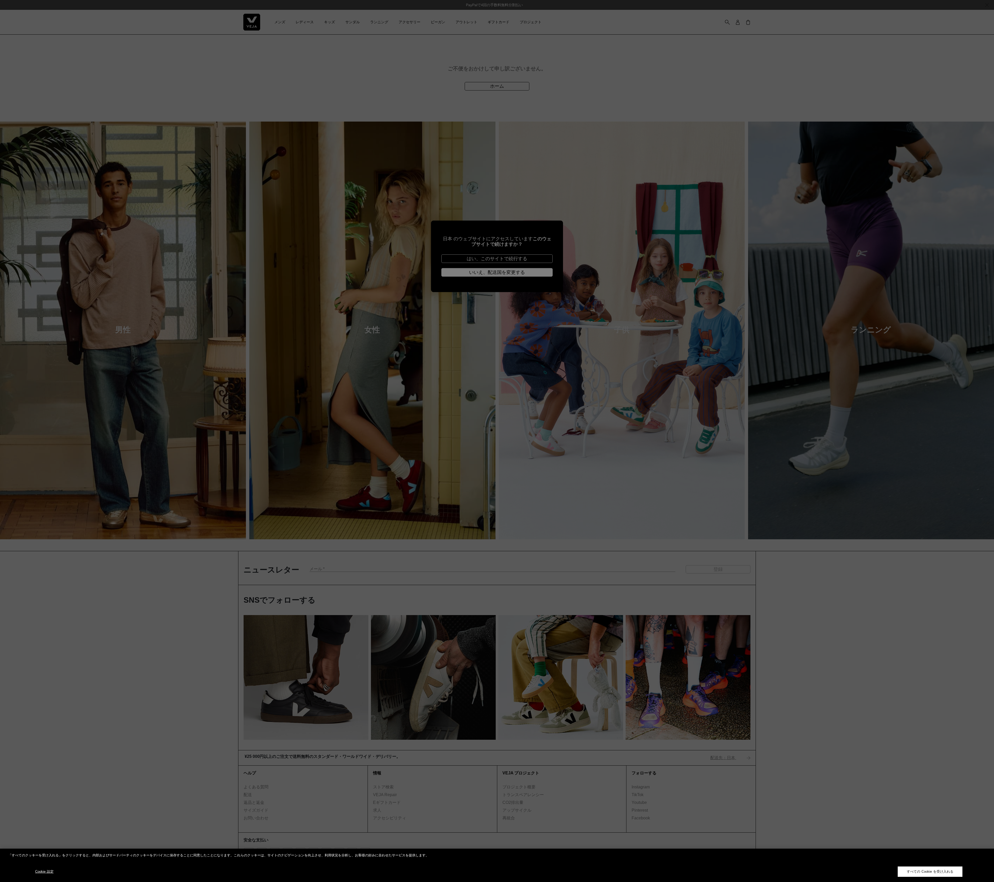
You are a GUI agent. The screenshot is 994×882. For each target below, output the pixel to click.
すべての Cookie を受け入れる (930, 871)
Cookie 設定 (44, 871)
